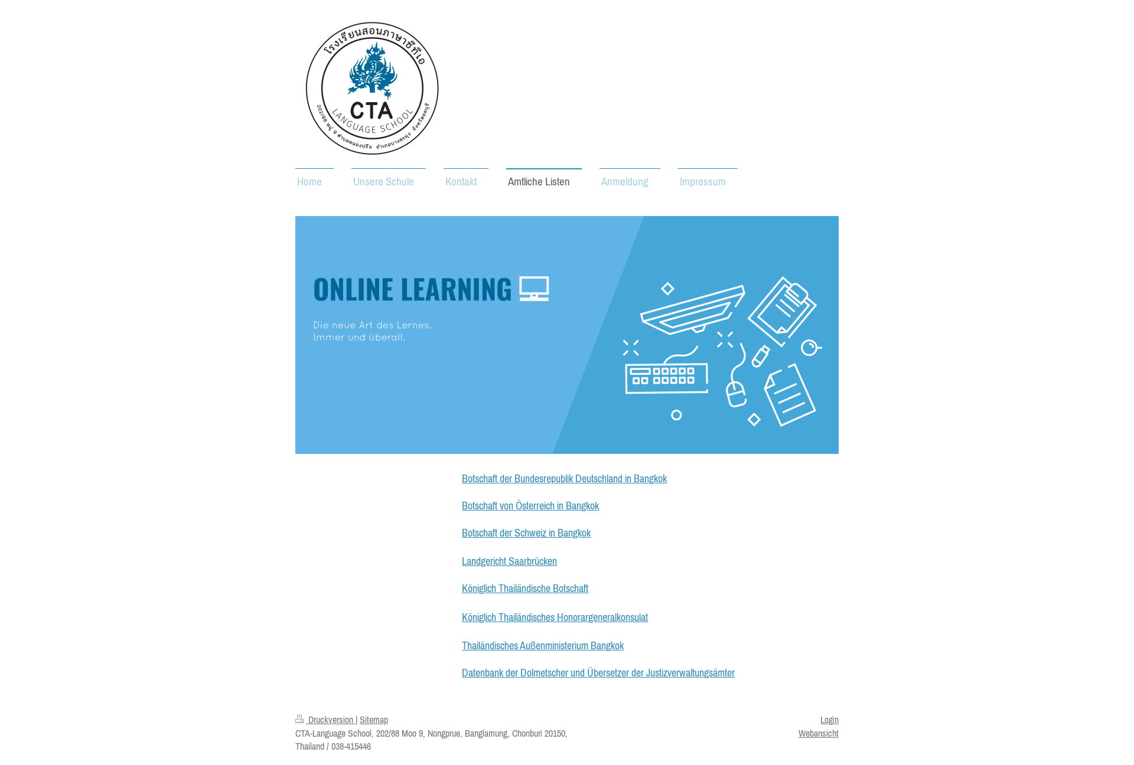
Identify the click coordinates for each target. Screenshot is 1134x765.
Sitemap (374, 719)
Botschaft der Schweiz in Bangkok (526, 533)
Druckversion (331, 719)
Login (829, 719)
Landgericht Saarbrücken (509, 561)
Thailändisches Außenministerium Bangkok (543, 645)
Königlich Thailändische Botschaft (525, 588)
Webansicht (819, 733)
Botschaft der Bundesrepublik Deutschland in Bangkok (564, 478)
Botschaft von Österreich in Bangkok (530, 505)
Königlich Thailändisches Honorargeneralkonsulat (555, 617)
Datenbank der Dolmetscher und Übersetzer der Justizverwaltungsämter (598, 672)
